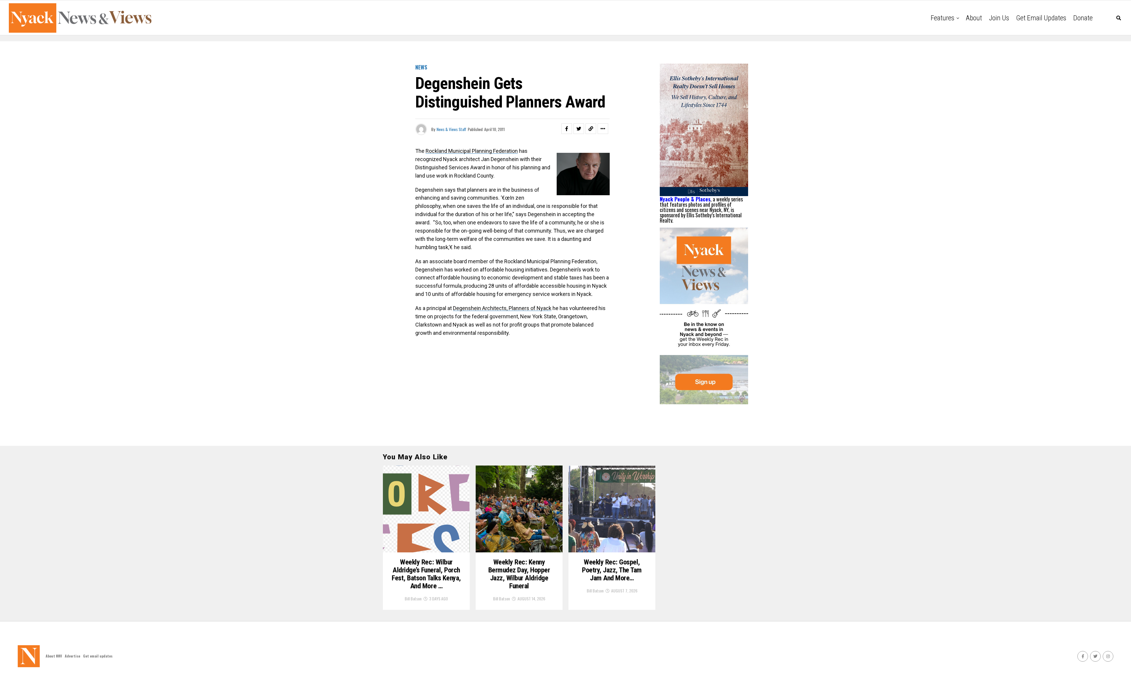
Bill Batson (413, 598)
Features (942, 18)
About (974, 18)
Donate (1083, 18)
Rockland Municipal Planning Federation (472, 151)
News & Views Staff (451, 129)
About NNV (54, 655)
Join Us (999, 18)
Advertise (72, 655)
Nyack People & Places (685, 199)
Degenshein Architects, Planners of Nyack (502, 308)
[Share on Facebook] (566, 128)
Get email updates (1041, 18)
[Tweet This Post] (578, 128)
